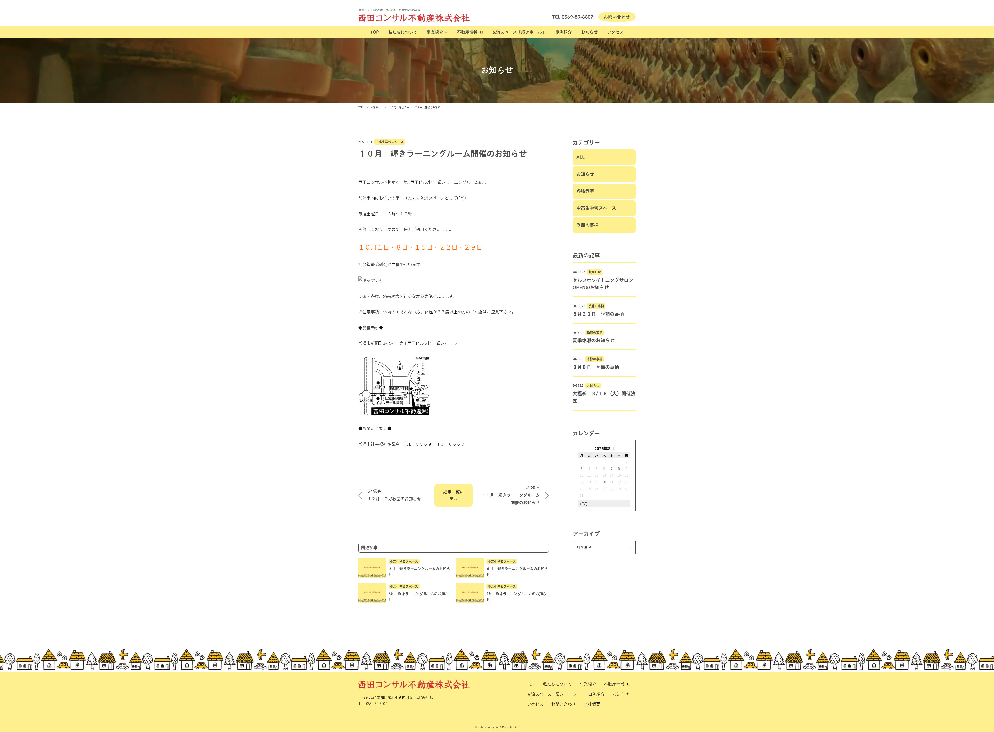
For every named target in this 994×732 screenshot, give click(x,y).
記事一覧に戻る (453, 495)
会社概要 (592, 704)
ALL (580, 157)
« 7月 (584, 503)
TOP (374, 32)
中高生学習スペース (390, 141)
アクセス (615, 32)
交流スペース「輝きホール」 (519, 32)
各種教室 (585, 191)
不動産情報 (467, 32)
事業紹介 (435, 32)
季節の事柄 (587, 225)
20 (604, 481)
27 (604, 488)
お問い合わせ (563, 704)
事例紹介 (563, 32)
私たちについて (402, 32)
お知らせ (589, 32)
